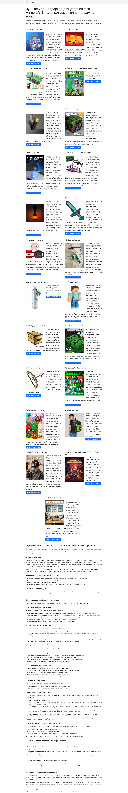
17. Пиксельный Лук (33, 368)
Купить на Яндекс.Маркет (33, 63)
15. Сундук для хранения (35, 326)
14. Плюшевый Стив (73, 282)
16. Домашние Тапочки (74, 326)
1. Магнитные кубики (34, 29)
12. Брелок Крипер (72, 240)
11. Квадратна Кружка (34, 240)
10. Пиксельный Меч (73, 198)
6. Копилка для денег (73, 109)
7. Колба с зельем (32, 153)
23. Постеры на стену (53, 497)
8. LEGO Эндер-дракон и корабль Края (80, 153)
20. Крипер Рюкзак (72, 410)
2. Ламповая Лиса (72, 29)
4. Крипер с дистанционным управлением (81, 68)
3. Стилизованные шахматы (37, 68)
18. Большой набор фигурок (76, 368)
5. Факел (29, 109)
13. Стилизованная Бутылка (36, 282)
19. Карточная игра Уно (35, 410)
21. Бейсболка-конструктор (36, 452)
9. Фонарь (29, 198)
